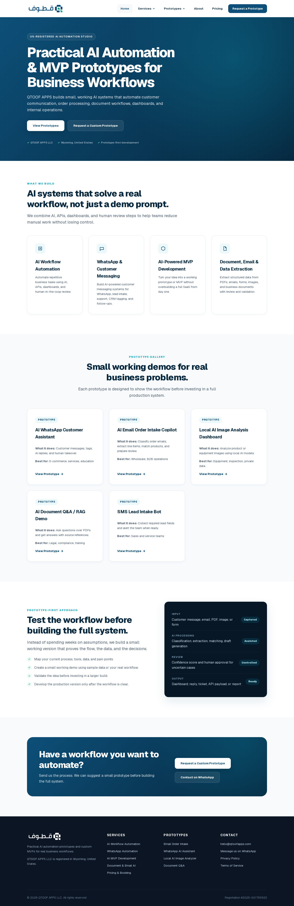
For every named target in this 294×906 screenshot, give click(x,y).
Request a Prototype (247, 8)
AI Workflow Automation (123, 844)
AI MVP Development (121, 858)
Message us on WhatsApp (238, 851)
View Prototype (47, 474)
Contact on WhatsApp (197, 777)
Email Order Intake (176, 844)
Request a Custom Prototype (95, 125)
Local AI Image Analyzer (180, 858)
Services (144, 8)
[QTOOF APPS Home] (45, 9)
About (198, 8)
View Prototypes (46, 125)
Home (125, 8)
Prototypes (172, 8)
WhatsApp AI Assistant (179, 851)
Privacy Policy (230, 858)
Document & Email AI (121, 865)
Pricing (217, 8)
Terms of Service (231, 865)
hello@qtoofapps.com (235, 844)
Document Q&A (174, 865)
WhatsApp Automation (122, 851)
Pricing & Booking (119, 873)
